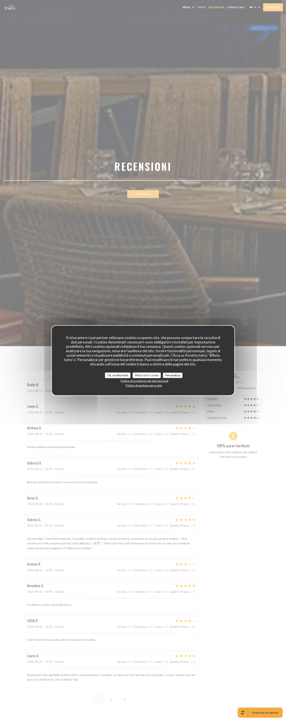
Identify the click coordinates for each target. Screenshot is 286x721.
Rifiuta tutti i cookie (147, 375)
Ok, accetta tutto (117, 375)
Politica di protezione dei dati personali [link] (144, 381)
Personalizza (172, 375)
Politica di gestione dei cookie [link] (144, 385)
